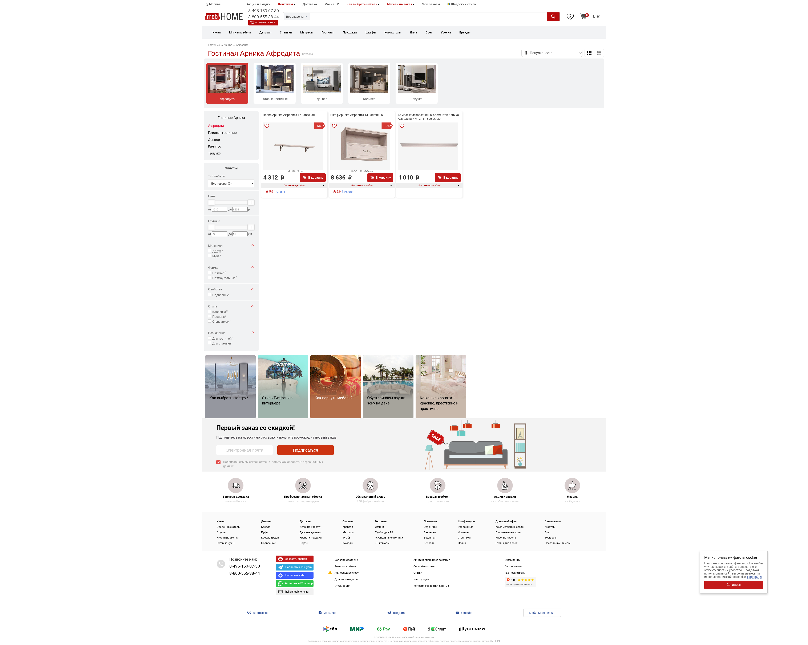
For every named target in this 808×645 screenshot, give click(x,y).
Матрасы (348, 532)
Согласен (734, 585)
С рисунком (221, 321)
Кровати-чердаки (311, 537)
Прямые (219, 272)
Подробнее (754, 577)
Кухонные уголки (228, 537)
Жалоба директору (347, 572)
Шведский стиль (463, 4)
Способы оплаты (424, 566)
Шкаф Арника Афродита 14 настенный (357, 115)
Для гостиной (222, 338)
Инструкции (421, 579)
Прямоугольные (224, 277)
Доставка (310, 4)
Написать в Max (295, 575)
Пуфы (264, 532)
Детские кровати (310, 526)
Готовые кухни (226, 543)
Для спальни (222, 343)
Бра (547, 532)
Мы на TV (331, 4)
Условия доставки (346, 559)
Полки (462, 543)
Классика (220, 311)
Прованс (219, 316)
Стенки (379, 526)
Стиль (212, 306)
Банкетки (430, 532)
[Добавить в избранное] (266, 126)
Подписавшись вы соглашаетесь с (273, 464)
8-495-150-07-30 (263, 10)
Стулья (221, 532)
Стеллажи (464, 537)
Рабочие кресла (506, 537)
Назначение (216, 332)
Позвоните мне (265, 22)
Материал (215, 245)
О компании (513, 559)
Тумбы (347, 537)
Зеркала (429, 543)
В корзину (315, 178)
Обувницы (430, 526)
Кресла (265, 526)
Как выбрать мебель (362, 4)
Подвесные (221, 294)
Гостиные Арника (231, 117)
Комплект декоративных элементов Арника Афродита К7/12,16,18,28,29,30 (428, 116)
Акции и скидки (259, 4)
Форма (213, 267)
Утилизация (342, 585)
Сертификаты (513, 566)
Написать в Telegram (298, 567)
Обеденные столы (228, 526)
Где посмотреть (515, 572)
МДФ (216, 256)
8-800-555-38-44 (263, 16)
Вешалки (430, 537)
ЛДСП (217, 251)
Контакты (285, 4)
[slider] (211, 202)
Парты (304, 543)
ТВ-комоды (382, 543)
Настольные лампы (557, 543)
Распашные (465, 526)
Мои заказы (431, 4)
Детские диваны (310, 532)
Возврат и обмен (345, 566)
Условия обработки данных (431, 585)
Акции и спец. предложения (431, 559)
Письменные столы (508, 532)
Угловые (463, 532)
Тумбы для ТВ (384, 532)
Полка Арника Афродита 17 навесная (289, 115)
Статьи (417, 572)
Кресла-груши (270, 537)
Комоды (348, 543)
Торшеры (551, 537)
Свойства (215, 289)
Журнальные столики (389, 537)
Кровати (348, 526)
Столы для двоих (506, 543)
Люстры (550, 526)
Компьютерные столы (510, 526)
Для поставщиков (346, 579)
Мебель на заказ (399, 4)
